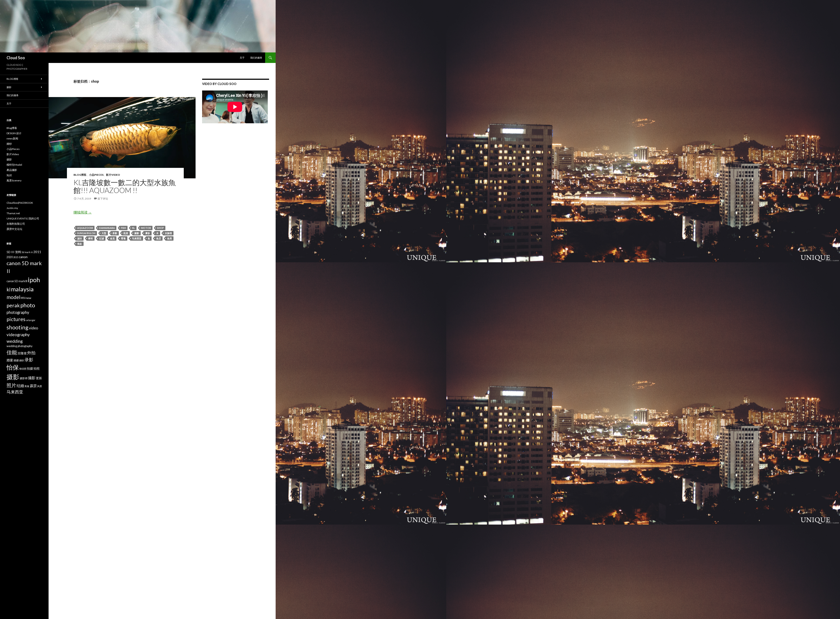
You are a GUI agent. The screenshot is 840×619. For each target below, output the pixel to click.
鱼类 (169, 238)
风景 (39, 386)
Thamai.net (13, 213)
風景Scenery (14, 180)
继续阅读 (83, 212)
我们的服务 (256, 57)
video (33, 328)
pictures (16, 319)
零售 (123, 238)
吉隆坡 (22, 353)
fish (123, 227)
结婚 (20, 385)
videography (18, 334)
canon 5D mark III (17, 281)
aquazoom (85, 227)
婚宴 (10, 360)
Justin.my (12, 208)
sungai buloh (86, 233)
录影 (114, 233)
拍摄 (30, 368)
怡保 (13, 367)
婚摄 (16, 360)
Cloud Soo (16, 57)
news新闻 (12, 138)
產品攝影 (12, 170)
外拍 (31, 352)
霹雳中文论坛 (14, 229)
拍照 (36, 368)
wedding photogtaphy (19, 346)
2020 (10, 257)
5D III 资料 (14, 252)
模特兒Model (14, 164)
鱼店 (158, 238)
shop (160, 227)
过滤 (101, 238)
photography (18, 312)
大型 (104, 233)
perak (13, 305)
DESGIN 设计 (14, 133)
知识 (9, 175)
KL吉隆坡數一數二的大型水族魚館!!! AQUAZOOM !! (125, 186)
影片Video (113, 174)
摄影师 (24, 378)
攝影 (31, 378)
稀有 (90, 238)
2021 (15, 257)
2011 (37, 252)
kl (133, 227)
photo (27, 305)
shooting (17, 327)
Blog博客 (80, 174)
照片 (11, 385)
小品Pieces (96, 174)
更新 (39, 378)
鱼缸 (79, 243)
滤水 (79, 238)
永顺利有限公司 (16, 223)
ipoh (34, 279)
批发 (125, 233)
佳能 (12, 352)
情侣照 (22, 368)
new (28, 298)
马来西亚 (137, 238)
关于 (242, 57)
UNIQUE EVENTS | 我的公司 (23, 218)
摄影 (136, 233)
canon (23, 257)
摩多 (147, 233)
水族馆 (168, 233)
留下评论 (103, 198)
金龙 (112, 238)
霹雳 (33, 386)
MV (23, 298)
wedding (15, 341)
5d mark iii (27, 252)
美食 (26, 386)
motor (146, 227)
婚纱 (9, 143)
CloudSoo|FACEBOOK (20, 202)
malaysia (22, 289)
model (13, 297)
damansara (107, 227)
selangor (30, 320)
